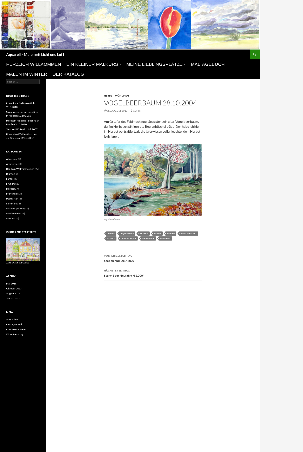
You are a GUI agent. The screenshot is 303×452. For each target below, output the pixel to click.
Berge (157, 233)
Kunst (111, 238)
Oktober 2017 (14, 288)
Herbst (109, 95)
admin (137, 110)
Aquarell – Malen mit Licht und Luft (35, 54)
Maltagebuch (208, 64)
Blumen (10, 173)
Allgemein (12, 159)
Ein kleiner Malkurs (92, 64)
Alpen (111, 233)
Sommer (11, 203)
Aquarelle (127, 233)
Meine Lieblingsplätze (154, 64)
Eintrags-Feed (14, 324)
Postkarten (12, 198)
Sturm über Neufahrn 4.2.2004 (124, 273)
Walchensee (13, 213)
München (122, 95)
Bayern (144, 233)
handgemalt (189, 233)
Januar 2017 (13, 298)
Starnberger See (15, 208)
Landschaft (128, 238)
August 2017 (13, 293)
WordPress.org (14, 334)
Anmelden (12, 319)
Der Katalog (68, 74)
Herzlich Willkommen (33, 64)
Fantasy (10, 178)
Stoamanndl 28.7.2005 (119, 258)
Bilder (171, 233)
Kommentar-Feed (16, 329)
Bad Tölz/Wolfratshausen (20, 168)
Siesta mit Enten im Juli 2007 (22, 129)
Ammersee (12, 163)
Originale (148, 238)
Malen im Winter (26, 74)
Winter (10, 218)
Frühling (10, 183)
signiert (165, 238)
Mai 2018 (11, 283)
